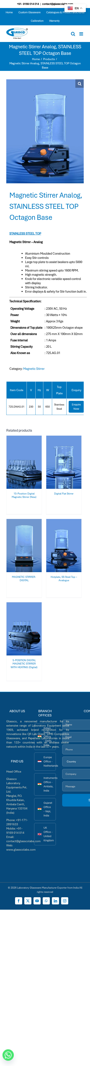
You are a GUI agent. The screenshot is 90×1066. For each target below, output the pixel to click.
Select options (21, 460)
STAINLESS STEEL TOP (25, 233)
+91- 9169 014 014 (28, 4)
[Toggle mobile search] (73, 34)
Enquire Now (76, 407)
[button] (79, 83)
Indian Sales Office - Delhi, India (48, 736)
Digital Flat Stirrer (63, 493)
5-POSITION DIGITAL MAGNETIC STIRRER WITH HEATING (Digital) (24, 664)
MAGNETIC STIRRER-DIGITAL (24, 578)
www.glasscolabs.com (21, 849)
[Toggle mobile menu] (81, 34)
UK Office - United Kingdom (49, 834)
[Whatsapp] (8, 1055)
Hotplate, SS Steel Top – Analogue (64, 578)
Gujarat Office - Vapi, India (48, 809)
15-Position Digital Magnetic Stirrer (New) (24, 495)
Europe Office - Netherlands (50, 761)
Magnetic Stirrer (34, 369)
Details (24, 465)
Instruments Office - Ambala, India (50, 784)
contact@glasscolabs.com (57, 4)
